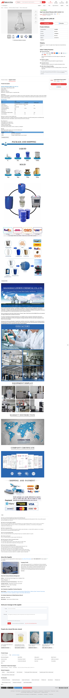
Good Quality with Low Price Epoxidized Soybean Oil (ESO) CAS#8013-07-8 (20, 645)
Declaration (45, 694)
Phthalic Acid (43, 679)
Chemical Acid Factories (6, 679)
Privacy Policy (51, 694)
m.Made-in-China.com (37, 692)
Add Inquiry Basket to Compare (20, 40)
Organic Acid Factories (25, 679)
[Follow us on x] (61, 687)
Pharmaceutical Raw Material (19, 591)
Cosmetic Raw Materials (22, 661)
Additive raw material (54, 659)
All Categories (5, 5)
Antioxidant (3, 661)
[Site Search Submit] (44, 2)
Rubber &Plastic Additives (29, 591)
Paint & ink (36, 661)
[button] (40, 2)
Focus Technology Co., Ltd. (27, 694)
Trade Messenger (18, 687)
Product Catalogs (16, 654)
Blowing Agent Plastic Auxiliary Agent (8, 674)
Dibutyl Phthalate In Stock (6, 682)
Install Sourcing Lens (27, 687)
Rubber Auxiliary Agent (11, 672)
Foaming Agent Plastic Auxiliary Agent (31, 672)
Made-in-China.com (30, 692)
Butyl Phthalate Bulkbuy (28, 682)
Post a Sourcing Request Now (31, 623)
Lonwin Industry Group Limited (47, 13)
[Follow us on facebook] (59, 687)
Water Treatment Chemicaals (39, 591)
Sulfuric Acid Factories (35, 679)
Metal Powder (53, 657)
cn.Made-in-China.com (44, 692)
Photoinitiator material (21, 659)
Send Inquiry (46, 23)
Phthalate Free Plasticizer (17, 682)
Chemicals (6, 7)
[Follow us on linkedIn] (67, 687)
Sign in (67, 2)
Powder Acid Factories (16, 679)
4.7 (55, 81)
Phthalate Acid (57, 679)
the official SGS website (26, 558)
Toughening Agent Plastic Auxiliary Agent (46, 672)
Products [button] (18, 2)
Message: (5, 614)
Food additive (53, 661)
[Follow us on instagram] (62, 687)
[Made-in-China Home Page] (7, 2)
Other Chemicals (19, 672)
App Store (4, 687)
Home (2, 7)
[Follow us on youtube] (64, 687)
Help (49, 5)
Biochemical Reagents (4, 657)
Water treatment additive (38, 659)
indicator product (4, 659)
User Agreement (40, 694)
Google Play (10, 687)
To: (6, 611)
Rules (67, 5)
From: (6, 608)
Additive (3, 672)
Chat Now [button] (62, 23)
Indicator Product (10, 591)
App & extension (55, 5)
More (2, 684)
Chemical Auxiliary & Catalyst (14, 7)
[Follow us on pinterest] (65, 687)
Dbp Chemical (50, 679)
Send (9, 623)
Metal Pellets (20, 657)
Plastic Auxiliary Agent (23, 7)
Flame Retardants (4, 592)
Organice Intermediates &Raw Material (23, 592)
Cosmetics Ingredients (12, 592)
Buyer (44, 5)
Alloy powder (36, 657)
